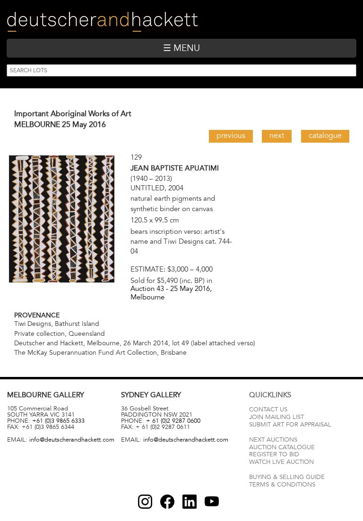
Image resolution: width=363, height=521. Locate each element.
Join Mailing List (276, 417)
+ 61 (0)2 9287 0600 (173, 421)
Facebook (167, 502)
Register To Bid (274, 454)
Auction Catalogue (282, 447)
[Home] (102, 22)
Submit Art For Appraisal (290, 424)
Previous (230, 135)
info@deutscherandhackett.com (71, 440)
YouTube (212, 502)
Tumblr (189, 502)
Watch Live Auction (281, 462)
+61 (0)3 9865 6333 (58, 421)
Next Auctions (273, 440)
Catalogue (325, 135)
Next (276, 135)
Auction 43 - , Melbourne (171, 292)
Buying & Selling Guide (287, 477)
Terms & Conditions (282, 484)
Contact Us (268, 409)
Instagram (145, 502)
